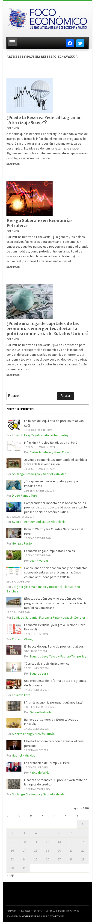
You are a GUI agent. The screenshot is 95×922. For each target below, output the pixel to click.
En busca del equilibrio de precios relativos (54, 646)
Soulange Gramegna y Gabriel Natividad (39, 474)
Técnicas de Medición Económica (46, 663)
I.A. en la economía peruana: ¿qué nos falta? (54, 702)
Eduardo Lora (39, 673)
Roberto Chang (22, 639)
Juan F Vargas (39, 560)
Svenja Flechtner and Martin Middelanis (38, 522)
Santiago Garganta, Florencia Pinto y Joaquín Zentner (48, 617)
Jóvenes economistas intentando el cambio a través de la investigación (55, 462)
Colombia (13, 128)
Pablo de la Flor (40, 772)
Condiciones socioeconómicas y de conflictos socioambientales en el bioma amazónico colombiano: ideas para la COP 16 (56, 572)
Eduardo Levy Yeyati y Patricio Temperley (40, 435)
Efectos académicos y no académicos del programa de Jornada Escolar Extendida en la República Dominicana (55, 603)
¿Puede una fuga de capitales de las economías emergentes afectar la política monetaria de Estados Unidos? (47, 328)
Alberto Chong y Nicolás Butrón (33, 734)
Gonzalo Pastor (22, 543)
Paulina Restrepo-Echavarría (52, 56)
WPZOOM (58, 916)
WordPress (29, 916)
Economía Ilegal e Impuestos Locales (49, 551)
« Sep (10, 875)
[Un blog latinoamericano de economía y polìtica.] (47, 18)
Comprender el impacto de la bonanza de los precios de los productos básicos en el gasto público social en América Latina (55, 507)
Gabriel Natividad (41, 712)
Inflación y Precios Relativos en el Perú (50, 442)
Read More (13, 163)
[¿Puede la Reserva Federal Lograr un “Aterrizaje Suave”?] (29, 95)
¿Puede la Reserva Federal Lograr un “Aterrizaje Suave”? (44, 120)
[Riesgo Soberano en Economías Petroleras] (29, 198)
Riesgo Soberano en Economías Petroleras (39, 223)
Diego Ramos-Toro (24, 495)
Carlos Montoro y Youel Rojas (50, 452)
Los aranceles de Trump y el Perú (47, 763)
